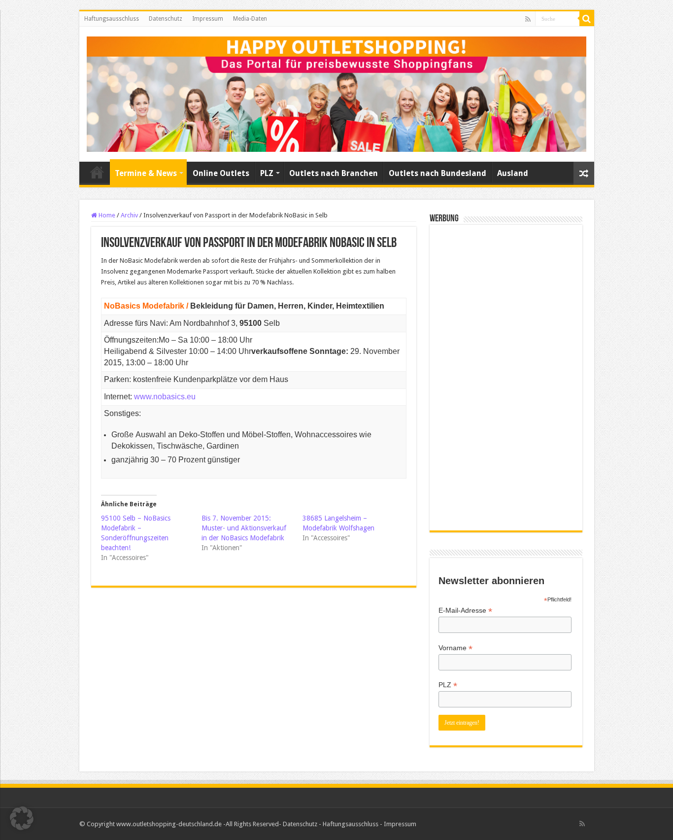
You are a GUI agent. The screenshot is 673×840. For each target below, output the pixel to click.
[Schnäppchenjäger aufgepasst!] (337, 92)
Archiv (129, 215)
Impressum (207, 18)
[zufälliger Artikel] (583, 173)
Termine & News (146, 173)
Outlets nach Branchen (333, 173)
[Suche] (586, 18)
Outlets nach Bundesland (437, 173)
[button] (21, 818)
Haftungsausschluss (111, 18)
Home (106, 215)
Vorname (455, 648)
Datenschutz (165, 18)
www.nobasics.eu (165, 396)
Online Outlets (221, 173)
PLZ (266, 173)
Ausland (512, 173)
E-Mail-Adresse (465, 610)
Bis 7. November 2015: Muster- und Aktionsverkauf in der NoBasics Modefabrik (244, 528)
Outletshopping (97, 172)
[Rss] (528, 19)
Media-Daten (250, 18)
